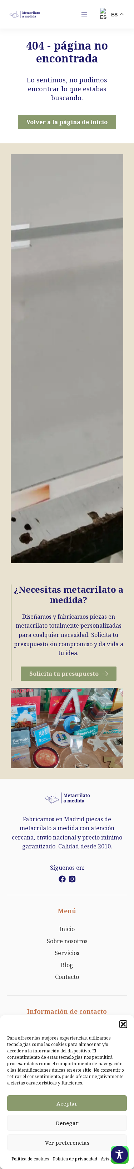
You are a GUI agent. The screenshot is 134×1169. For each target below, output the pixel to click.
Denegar (67, 1123)
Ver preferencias (67, 1142)
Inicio (67, 929)
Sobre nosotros (67, 941)
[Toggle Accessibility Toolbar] (119, 1154)
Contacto (67, 977)
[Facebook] (62, 879)
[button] (123, 1024)
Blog (67, 965)
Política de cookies (30, 1159)
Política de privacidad (75, 1159)
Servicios (67, 953)
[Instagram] (72, 879)
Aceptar (67, 1103)
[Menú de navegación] (84, 14)
